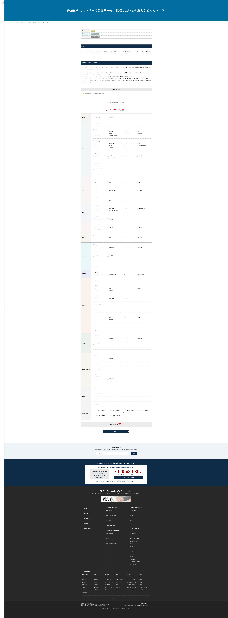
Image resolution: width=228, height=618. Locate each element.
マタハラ (126, 227)
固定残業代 (97, 135)
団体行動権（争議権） (109, 582)
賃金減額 (111, 219)
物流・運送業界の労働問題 (135, 561)
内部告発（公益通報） (131, 584)
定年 (139, 143)
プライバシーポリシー (144, 603)
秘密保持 (111, 319)
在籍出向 (140, 190)
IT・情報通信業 (133, 510)
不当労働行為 (98, 369)
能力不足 (97, 298)
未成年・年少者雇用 (108, 587)
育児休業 (97, 261)
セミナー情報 (108, 520)
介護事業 (131, 515)
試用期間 (97, 182)
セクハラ (111, 227)
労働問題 (131, 530)
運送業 (131, 520)
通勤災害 (111, 338)
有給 (125, 237)
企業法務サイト (116, 598)
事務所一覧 (86, 513)
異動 (96, 187)
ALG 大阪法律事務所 (144, 410)
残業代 (96, 131)
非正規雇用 (97, 153)
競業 (96, 319)
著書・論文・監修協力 (88, 518)
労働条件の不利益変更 (100, 219)
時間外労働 (111, 208)
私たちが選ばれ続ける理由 (111, 515)
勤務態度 (97, 295)
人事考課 (97, 198)
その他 (96, 404)
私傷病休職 (93, 33)
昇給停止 (140, 288)
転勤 (125, 190)
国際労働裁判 (84, 592)
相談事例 (93, 30)
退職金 (96, 133)
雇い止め (131, 543)
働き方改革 (141, 582)
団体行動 (97, 376)
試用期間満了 (112, 143)
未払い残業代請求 (133, 533)
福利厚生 (117, 589)
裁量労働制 (97, 210)
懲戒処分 (97, 285)
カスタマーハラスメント (100, 229)
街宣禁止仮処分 (112, 378)
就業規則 (97, 272)
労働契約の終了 (98, 141)
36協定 (125, 274)
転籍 (96, 192)
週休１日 (97, 239)
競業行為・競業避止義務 (132, 582)
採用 (96, 179)
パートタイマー (98, 157)
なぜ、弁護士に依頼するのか (111, 543)
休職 (98, 33)
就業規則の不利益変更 (100, 274)
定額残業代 (111, 131)
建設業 (131, 523)
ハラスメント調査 (133, 564)
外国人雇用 (97, 174)
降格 (125, 288)
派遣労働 (140, 574)
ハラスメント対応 (119, 579)
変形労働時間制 (141, 208)
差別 (83, 589)
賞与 (139, 131)
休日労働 (97, 208)
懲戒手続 (97, 325)
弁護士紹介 (108, 518)
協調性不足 (111, 298)
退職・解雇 (84, 579)
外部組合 (111, 358)
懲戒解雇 (111, 290)
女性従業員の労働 (108, 579)
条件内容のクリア (116, 428)
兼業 (139, 317)
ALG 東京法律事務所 (95, 36)
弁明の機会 (97, 330)
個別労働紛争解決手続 (143, 587)
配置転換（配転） (113, 190)
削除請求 (97, 309)
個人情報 (97, 388)
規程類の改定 (141, 274)
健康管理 (140, 338)
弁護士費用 (86, 523)
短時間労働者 (112, 157)
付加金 (110, 133)
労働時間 (97, 206)
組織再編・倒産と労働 (131, 587)
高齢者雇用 (96, 579)
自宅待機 (140, 247)
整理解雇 (126, 145)
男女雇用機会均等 (99, 168)
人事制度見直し (127, 200)
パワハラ (97, 227)
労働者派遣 (97, 190)
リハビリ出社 (98, 255)
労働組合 (97, 355)
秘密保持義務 (84, 584)
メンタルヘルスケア (131, 579)
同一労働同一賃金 (113, 135)
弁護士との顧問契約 (110, 533)
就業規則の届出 (112, 274)
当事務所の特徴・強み (110, 510)
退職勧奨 (97, 147)
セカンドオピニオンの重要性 (111, 541)
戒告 (96, 288)
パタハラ (140, 227)
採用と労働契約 (85, 574)
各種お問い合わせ (87, 528)
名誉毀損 (97, 280)
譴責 (110, 288)
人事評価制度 (129, 589)
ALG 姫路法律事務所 (100, 415)
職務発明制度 (107, 589)
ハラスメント (98, 224)
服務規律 (117, 584)
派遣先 (110, 155)
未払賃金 (97, 128)
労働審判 (97, 343)
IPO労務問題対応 (133, 559)
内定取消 (126, 143)
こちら (130, 481)
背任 (125, 317)
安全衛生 (97, 335)
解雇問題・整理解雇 (133, 548)
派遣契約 (97, 155)
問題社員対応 (132, 536)
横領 (110, 317)
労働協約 (97, 374)
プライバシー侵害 (99, 393)
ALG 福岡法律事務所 (115, 415)
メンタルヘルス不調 (99, 247)
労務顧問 (107, 538)
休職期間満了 (127, 247)
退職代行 (126, 147)
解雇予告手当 (127, 133)
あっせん (97, 123)
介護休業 (97, 266)
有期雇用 (126, 155)
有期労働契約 (107, 584)
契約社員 (140, 155)
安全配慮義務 (127, 338)
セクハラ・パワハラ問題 (134, 538)
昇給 (96, 200)
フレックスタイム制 (113, 210)
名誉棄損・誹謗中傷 (99, 304)
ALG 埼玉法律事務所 (115, 410)
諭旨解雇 (97, 290)
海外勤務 (140, 584)
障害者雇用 (118, 587)
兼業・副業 (141, 589)
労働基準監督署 (96, 589)
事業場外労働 (127, 208)
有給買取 (140, 237)
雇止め (110, 145)
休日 (96, 237)
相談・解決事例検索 (111, 525)
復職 (96, 253)
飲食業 (131, 518)
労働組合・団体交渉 (133, 541)
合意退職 (111, 147)
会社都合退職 (98, 143)
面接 (110, 182)
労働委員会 (97, 398)
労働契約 (97, 216)
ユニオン (97, 358)
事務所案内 (86, 508)
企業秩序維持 (127, 298)
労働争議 (97, 378)
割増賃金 (140, 133)
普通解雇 (97, 145)
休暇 (96, 234)
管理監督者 (126, 131)
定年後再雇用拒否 (142, 145)
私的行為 (97, 314)
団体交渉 (97, 364)
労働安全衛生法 (108, 574)
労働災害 (97, 338)
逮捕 (96, 317)
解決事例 (98, 117)
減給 (110, 200)
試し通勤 (111, 255)
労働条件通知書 (127, 182)
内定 (139, 182)
